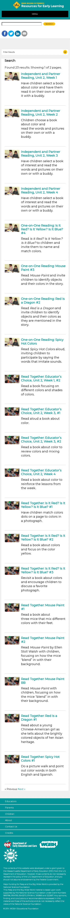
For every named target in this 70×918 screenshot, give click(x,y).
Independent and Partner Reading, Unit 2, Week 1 (40, 76)
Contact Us (11, 826)
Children (9, 814)
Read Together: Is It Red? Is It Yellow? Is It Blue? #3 (43, 570)
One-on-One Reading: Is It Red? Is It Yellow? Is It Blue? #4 (42, 229)
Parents (9, 807)
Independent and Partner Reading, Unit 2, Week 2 (40, 112)
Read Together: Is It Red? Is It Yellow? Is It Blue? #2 (43, 537)
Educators (10, 801)
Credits (9, 833)
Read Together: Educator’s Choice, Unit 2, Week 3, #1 (41, 411)
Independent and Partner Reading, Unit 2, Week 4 (40, 190)
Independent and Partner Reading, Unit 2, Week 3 (40, 153)
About (8, 820)
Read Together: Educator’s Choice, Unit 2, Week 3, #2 (41, 439)
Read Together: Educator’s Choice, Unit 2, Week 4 (41, 472)
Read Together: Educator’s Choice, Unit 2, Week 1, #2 (41, 378)
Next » (21, 789)
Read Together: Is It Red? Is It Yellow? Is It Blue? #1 (43, 505)
